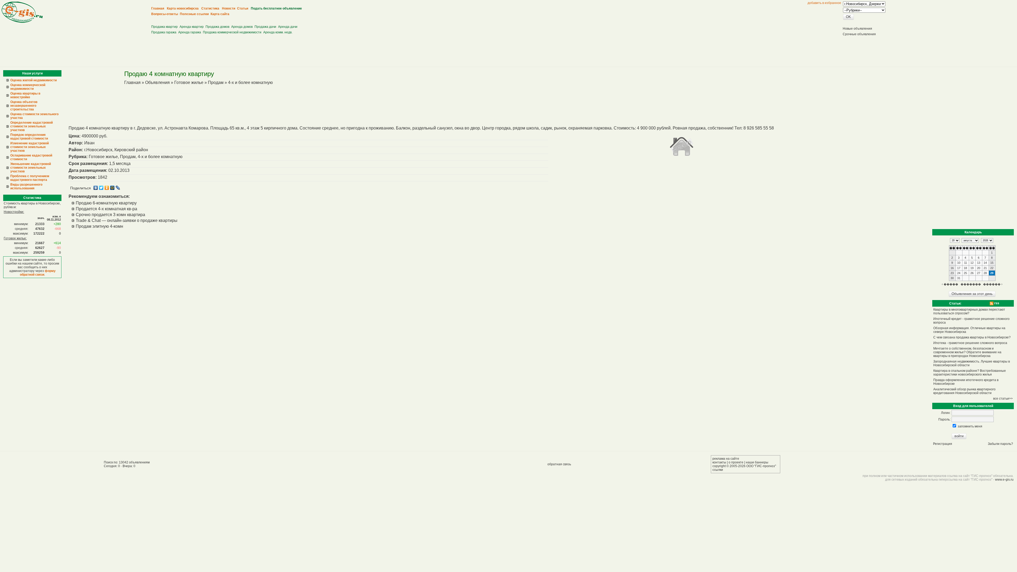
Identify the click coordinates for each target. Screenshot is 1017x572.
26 (972, 273)
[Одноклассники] (107, 187)
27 (978, 273)
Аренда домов (242, 27)
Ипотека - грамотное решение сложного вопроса (970, 343)
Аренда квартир (192, 27)
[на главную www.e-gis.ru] (22, 22)
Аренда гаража (189, 32)
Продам (216, 82)
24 (958, 273)
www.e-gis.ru (1004, 479)
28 (985, 273)
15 (991, 262)
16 (952, 268)
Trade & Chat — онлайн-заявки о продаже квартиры (126, 220)
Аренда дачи (287, 27)
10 (958, 262)
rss (996, 303)
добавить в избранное (824, 3)
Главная (132, 82)
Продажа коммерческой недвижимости (232, 32)
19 (972, 268)
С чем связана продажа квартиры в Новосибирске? (972, 337)
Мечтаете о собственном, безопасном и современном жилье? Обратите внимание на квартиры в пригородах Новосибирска (967, 352)
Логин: (946, 413)
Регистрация (942, 444)
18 (965, 268)
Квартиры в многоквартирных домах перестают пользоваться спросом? (969, 311)
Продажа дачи (265, 27)
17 (958, 268)
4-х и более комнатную (250, 82)
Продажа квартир (164, 27)
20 (978, 268)
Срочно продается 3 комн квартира (110, 214)
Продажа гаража (163, 32)
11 (965, 262)
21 (985, 268)
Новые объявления (857, 28)
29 (991, 273)
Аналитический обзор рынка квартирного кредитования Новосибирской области (964, 391)
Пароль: (944, 419)
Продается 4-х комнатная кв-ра (106, 209)
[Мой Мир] (112, 187)
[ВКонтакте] (96, 187)
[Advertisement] (248, 19)
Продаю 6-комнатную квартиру (106, 203)
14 (985, 262)
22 (991, 268)
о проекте (736, 462)
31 (958, 278)
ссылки (717, 470)
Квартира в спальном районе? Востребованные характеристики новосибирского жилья (969, 372)
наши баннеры (757, 462)
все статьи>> (1003, 398)
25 (965, 273)
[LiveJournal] (118, 187)
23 (952, 273)
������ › (992, 284)
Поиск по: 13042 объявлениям (127, 462)
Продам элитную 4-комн (99, 226)
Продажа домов (217, 27)
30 (952, 278)
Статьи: (955, 303)
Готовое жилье (188, 82)
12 (972, 262)
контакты (719, 462)
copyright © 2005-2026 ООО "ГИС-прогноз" (744, 466)
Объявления (157, 82)
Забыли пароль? (1000, 444)
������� (971, 284)
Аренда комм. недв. (277, 32)
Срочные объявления (859, 34)
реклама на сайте (725, 459)
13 (978, 262)
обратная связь (559, 464)
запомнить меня (970, 426)
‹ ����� (950, 284)
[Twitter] (101, 187)
